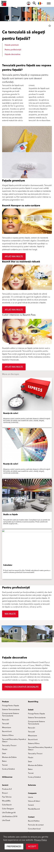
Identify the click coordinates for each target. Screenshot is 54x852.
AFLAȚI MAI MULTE (14, 256)
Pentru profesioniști (13, 49)
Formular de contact (36, 824)
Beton (4, 761)
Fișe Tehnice (6, 797)
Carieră (31, 805)
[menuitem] (28, 3)
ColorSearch (7, 804)
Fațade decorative (12, 54)
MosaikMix (6, 800)
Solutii (30, 709)
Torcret (4, 765)
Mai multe (10, 614)
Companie (32, 793)
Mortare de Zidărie (9, 757)
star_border (49, 25)
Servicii (5, 785)
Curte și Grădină (8, 769)
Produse (5, 701)
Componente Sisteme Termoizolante (10, 714)
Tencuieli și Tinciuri (9, 745)
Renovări (5, 719)
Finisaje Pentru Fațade (10, 705)
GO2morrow (7, 777)
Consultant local (34, 828)
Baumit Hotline (33, 821)
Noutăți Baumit (34, 809)
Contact (31, 817)
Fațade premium (12, 45)
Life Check (6, 820)
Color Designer (8, 808)
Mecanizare (6, 727)
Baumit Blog (33, 701)
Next (49, 634)
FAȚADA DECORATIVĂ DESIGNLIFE (22, 687)
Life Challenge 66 (9, 812)
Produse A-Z (7, 789)
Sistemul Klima (8, 735)
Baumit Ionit (7, 731)
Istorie (30, 797)
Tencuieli (5, 723)
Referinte (32, 785)
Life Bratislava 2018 (9, 816)
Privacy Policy (40, 840)
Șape (4, 753)
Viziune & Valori (34, 801)
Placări (4, 749)
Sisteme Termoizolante (11, 709)
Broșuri (5, 793)
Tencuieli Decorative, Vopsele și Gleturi (14, 740)
